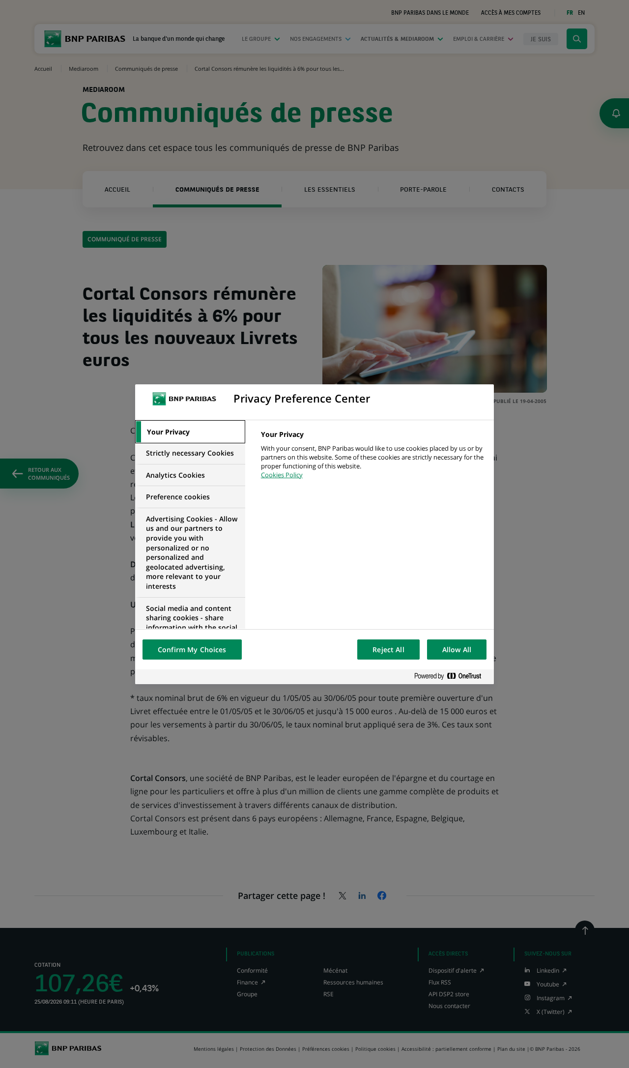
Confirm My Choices (192, 649)
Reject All (388, 649)
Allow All (456, 649)
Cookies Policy (282, 474)
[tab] (190, 432)
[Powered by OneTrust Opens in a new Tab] (451, 676)
